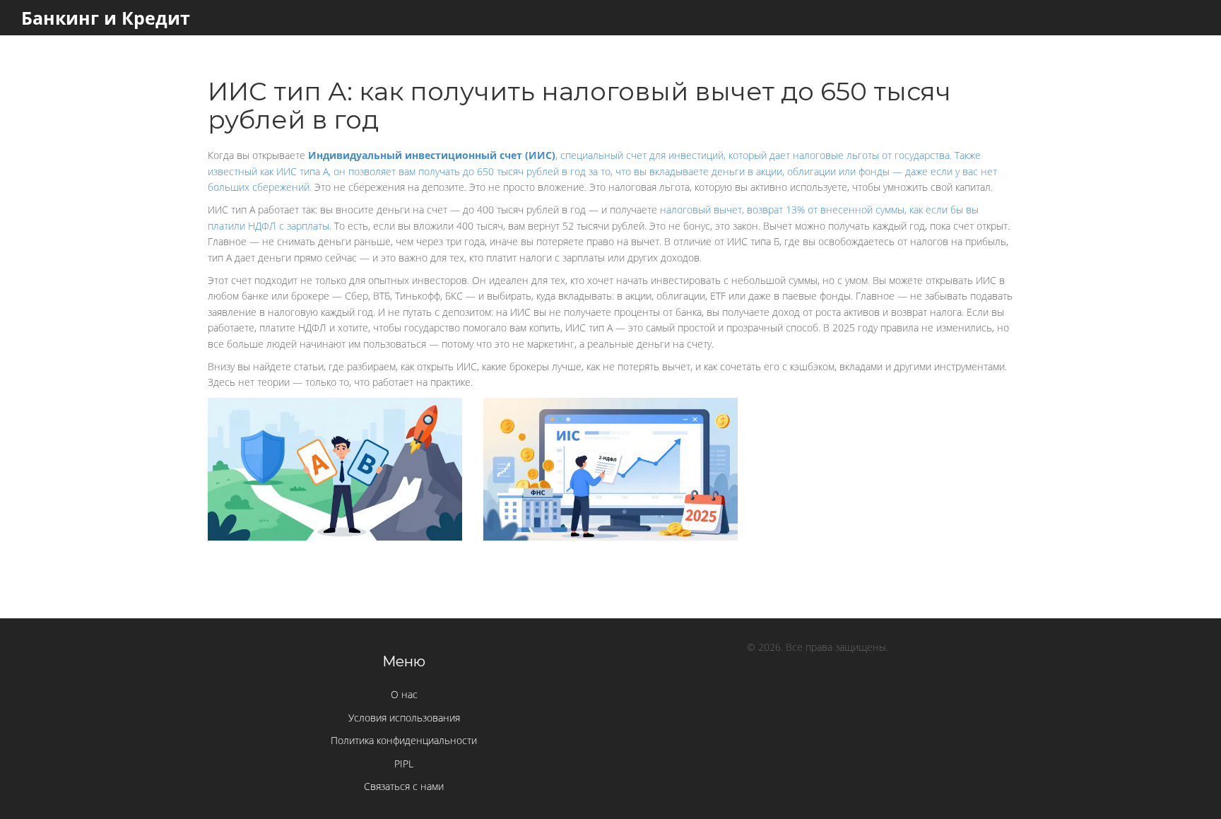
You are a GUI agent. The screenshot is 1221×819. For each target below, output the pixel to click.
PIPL (403, 763)
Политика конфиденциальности (404, 740)
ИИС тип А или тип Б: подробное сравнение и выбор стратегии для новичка (335, 435)
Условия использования (404, 717)
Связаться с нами (404, 786)
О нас (404, 694)
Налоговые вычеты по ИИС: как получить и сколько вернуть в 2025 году (610, 435)
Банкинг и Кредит (105, 18)
